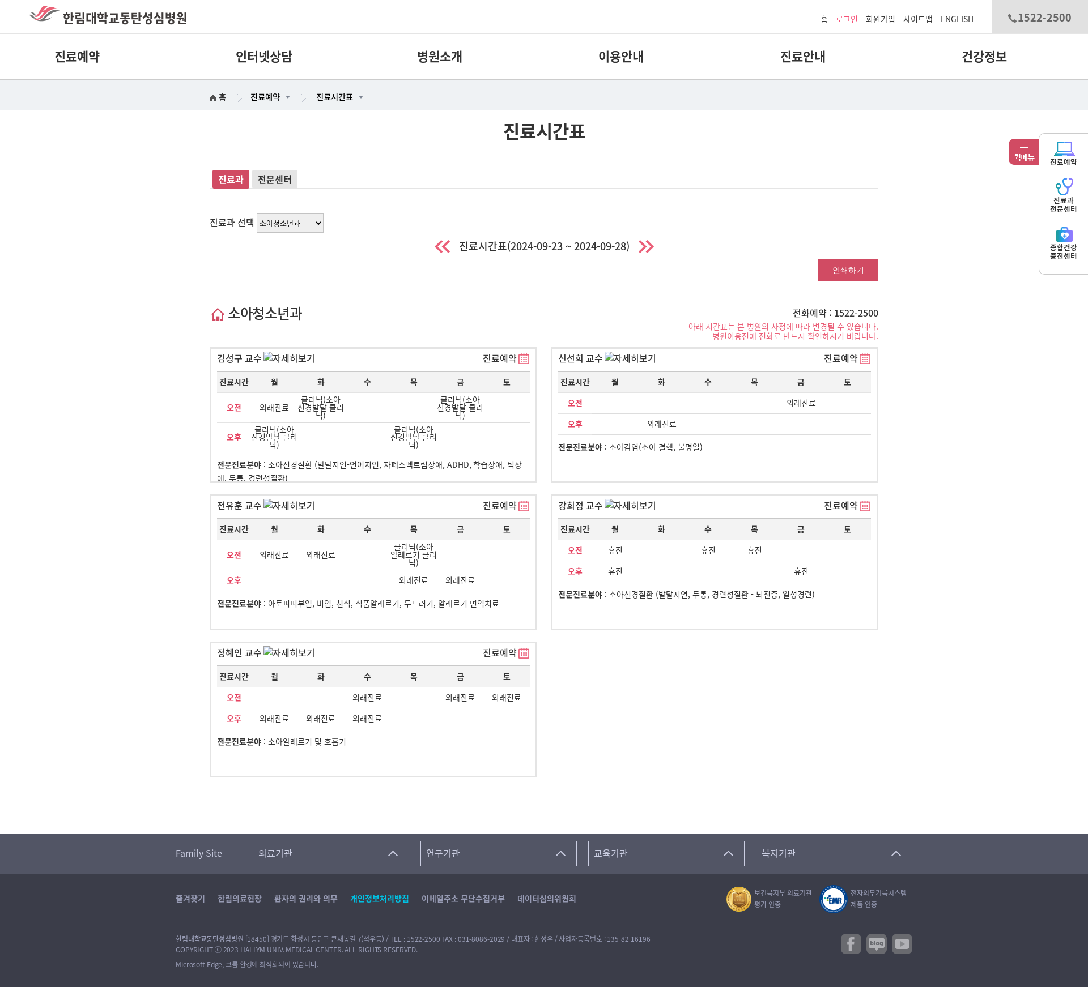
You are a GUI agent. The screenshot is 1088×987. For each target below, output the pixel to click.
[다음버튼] (646, 246)
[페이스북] (851, 942)
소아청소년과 (262, 313)
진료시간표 (334, 97)
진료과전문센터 (1063, 204)
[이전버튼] (442, 246)
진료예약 (77, 56)
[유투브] (902, 942)
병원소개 (439, 56)
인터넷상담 (264, 56)
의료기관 (275, 853)
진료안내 (803, 56)
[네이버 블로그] (876, 942)
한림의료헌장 (240, 899)
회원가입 (880, 19)
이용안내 (621, 56)
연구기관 (443, 853)
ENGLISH (957, 19)
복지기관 (779, 853)
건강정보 (984, 56)
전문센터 (275, 179)
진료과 (231, 179)
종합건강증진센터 (1063, 251)
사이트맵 (918, 19)
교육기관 (611, 853)
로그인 (847, 19)
